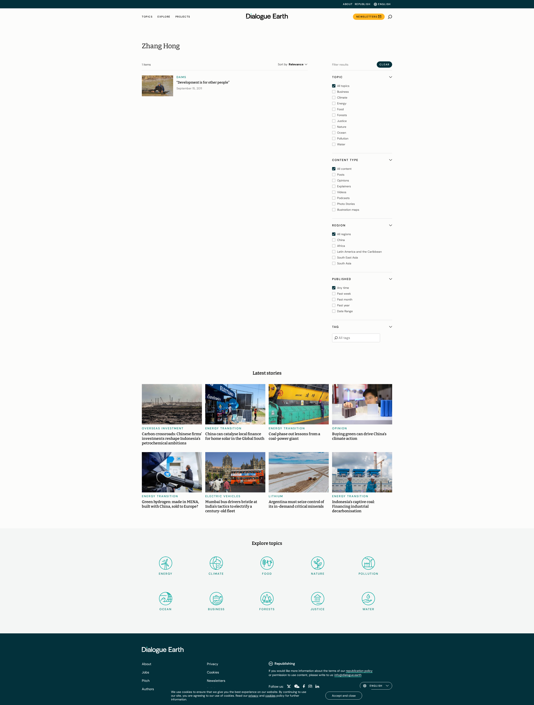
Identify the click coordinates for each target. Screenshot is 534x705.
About (348, 4)
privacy (253, 695)
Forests (267, 609)
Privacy (212, 664)
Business (216, 609)
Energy (166, 574)
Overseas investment (163, 428)
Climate (216, 574)
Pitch (146, 680)
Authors (148, 689)
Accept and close (344, 695)
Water (368, 609)
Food (267, 574)
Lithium (276, 496)
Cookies (213, 672)
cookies (270, 695)
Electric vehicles (223, 496)
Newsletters (366, 16)
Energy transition (223, 428)
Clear (384, 64)
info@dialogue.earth (347, 675)
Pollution (368, 574)
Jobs (145, 672)
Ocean (165, 609)
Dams (181, 77)
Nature (318, 574)
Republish (362, 4)
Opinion (339, 428)
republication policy (359, 671)
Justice (318, 609)
